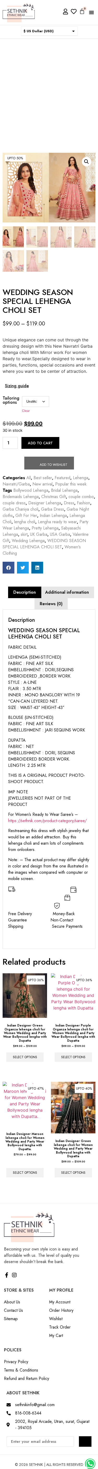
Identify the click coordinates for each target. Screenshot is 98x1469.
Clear (26, 411)
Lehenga (80, 478)
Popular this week (71, 484)
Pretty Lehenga (45, 528)
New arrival (42, 484)
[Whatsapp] (90, 1464)
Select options (25, 1057)
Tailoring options (11, 400)
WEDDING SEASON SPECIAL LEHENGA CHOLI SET (44, 544)
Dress (69, 503)
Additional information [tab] (67, 592)
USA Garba (60, 534)
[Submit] (85, 1441)
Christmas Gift (53, 497)
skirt (24, 534)
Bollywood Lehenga (30, 490)
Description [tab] (24, 592)
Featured (62, 478)
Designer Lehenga (44, 503)
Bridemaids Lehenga (21, 497)
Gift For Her (26, 515)
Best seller (42, 478)
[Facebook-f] (6, 1275)
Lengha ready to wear (57, 522)
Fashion (83, 503)
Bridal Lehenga (64, 490)
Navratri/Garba (16, 484)
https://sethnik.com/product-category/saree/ (47, 821)
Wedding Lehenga (28, 541)
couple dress (14, 503)
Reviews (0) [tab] (51, 604)
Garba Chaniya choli (20, 509)
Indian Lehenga (53, 515)
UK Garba (38, 534)
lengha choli (24, 522)
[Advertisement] (49, 90)
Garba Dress (52, 509)
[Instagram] (14, 1275)
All (28, 478)
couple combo (81, 497)
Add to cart (40, 443)
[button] (91, 12)
